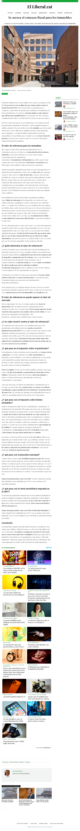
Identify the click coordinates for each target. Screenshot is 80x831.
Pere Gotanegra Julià (69, 108)
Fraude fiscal (5, 762)
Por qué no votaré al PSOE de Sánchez (69, 135)
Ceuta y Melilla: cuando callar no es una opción (70, 126)
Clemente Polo (70, 139)
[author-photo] (64, 106)
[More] (25, 97)
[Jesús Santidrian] (7, 774)
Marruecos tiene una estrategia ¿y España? (70, 102)
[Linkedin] (14, 97)
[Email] (17, 97)
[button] (3, 1)
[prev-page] (3, 808)
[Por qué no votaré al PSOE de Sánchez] (58, 137)
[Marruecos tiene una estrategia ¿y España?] (9, 793)
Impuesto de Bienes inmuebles (17, 762)
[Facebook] (75, 1)
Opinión (5, 93)
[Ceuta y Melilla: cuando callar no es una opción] (44, 793)
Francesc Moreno (71, 121)
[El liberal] (40, 6)
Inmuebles (27, 762)
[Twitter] (77, 1)
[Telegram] (21, 97)
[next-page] (5, 808)
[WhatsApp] (10, 97)
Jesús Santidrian (6, 90)
